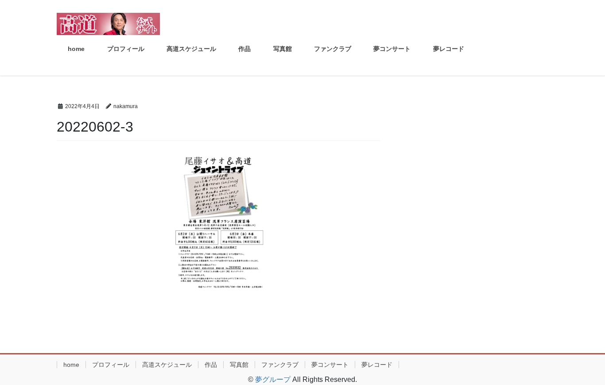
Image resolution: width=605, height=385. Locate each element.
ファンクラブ (280, 364)
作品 (211, 364)
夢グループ (273, 379)
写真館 (239, 364)
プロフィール (110, 364)
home (71, 364)
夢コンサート (330, 364)
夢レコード (376, 364)
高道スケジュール (167, 364)
